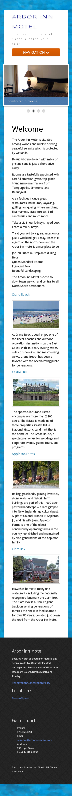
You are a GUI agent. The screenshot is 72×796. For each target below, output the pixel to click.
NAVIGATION (34, 52)
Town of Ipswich (21, 698)
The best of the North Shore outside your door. (33, 39)
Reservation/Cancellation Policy (31, 683)
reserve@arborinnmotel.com (34, 740)
